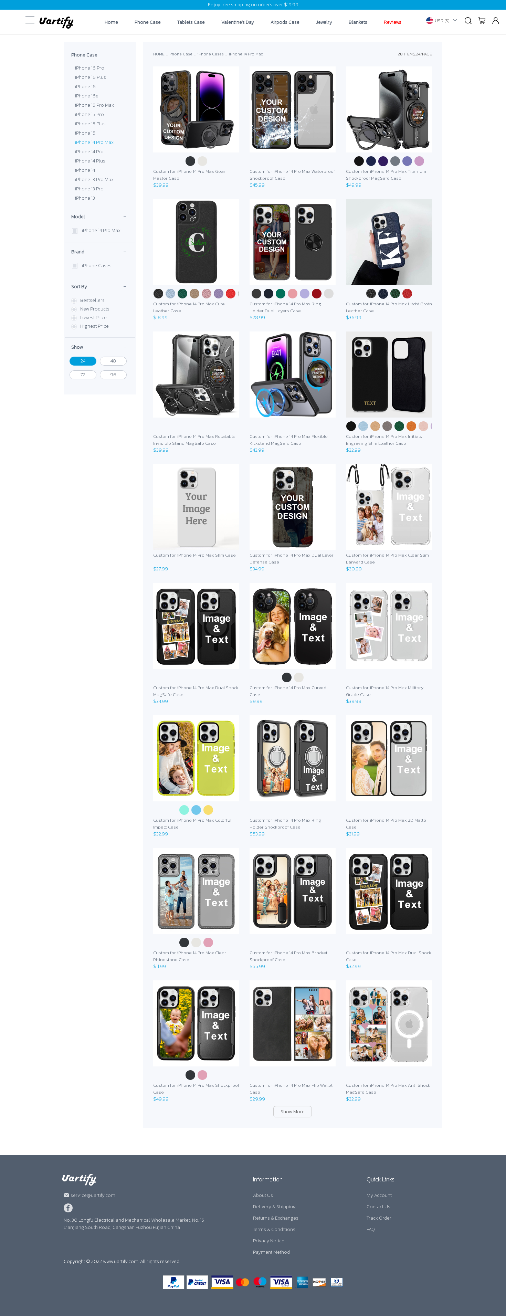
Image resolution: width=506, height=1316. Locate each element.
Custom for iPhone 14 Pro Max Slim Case (194, 555)
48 (113, 361)
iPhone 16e (86, 95)
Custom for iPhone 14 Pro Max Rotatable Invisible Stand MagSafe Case (194, 439)
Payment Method (271, 1252)
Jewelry (324, 22)
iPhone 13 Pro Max (94, 179)
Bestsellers (92, 300)
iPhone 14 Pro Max (94, 142)
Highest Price (94, 326)
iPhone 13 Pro (89, 188)
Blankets (358, 22)
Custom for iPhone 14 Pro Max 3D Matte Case (386, 823)
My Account (379, 1195)
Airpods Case (285, 22)
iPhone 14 (85, 170)
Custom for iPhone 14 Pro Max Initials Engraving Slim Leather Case (384, 439)
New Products (94, 309)
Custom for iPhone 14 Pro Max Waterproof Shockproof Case (292, 174)
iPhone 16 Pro (89, 68)
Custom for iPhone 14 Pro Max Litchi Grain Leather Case (389, 307)
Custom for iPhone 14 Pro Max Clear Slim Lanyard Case (387, 558)
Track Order (379, 1218)
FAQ (371, 1229)
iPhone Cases (97, 265)
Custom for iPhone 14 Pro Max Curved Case (288, 691)
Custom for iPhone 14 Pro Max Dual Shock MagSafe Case (196, 691)
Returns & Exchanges (275, 1218)
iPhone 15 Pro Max (94, 105)
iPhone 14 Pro (89, 151)
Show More (293, 1111)
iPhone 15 (85, 133)
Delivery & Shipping (274, 1206)
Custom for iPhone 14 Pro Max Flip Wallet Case (291, 1088)
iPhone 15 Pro (89, 114)
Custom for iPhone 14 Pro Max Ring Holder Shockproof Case (285, 823)
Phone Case (148, 22)
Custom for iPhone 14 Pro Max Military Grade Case (384, 691)
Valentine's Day (237, 22)
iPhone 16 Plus (90, 77)
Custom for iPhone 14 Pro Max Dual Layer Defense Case (292, 558)
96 (113, 374)
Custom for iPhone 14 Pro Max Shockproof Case (196, 1088)
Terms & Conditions (274, 1229)
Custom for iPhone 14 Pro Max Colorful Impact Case (192, 823)
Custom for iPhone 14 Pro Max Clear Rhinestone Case (189, 956)
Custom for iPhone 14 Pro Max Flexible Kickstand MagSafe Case (289, 439)
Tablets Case (191, 22)
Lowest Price (93, 317)
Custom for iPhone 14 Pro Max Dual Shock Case (388, 956)
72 (83, 374)
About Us (263, 1195)
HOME (159, 54)
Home (111, 22)
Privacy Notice (268, 1240)
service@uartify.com (93, 1195)
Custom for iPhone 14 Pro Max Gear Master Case (189, 174)
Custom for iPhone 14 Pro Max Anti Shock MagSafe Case (388, 1088)
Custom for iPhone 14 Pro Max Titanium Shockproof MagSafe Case (386, 174)
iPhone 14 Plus (90, 161)
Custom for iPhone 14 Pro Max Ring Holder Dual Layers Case (285, 307)
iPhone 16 (85, 86)
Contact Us (378, 1206)
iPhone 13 (85, 198)
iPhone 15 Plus (90, 123)
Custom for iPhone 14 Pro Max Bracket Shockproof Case (288, 956)
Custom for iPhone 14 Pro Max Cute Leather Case (189, 307)
